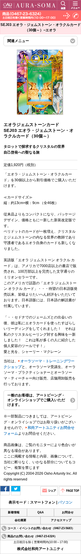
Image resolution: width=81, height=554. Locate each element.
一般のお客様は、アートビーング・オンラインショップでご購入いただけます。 (36, 400)
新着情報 (14, 512)
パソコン (65, 502)
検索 (63, 8)
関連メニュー (25, 42)
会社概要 (20, 520)
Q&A (40, 512)
